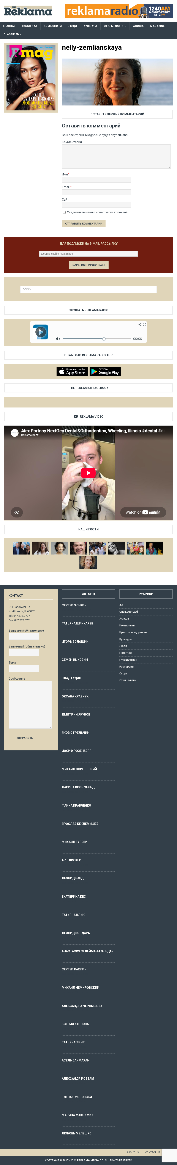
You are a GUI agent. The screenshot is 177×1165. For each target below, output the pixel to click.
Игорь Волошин (75, 641)
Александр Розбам (78, 1078)
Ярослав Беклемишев (80, 824)
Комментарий (72, 142)
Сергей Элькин (74, 605)
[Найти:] (88, 289)
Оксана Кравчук (75, 696)
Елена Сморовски (77, 1097)
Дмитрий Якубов (76, 714)
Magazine (157, 26)
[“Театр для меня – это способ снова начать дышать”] (135, 548)
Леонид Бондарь (76, 933)
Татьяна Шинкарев (77, 623)
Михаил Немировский (80, 987)
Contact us (152, 1152)
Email (66, 187)
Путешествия (128, 659)
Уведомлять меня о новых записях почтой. (97, 212)
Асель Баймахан (75, 1060)
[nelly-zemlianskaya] (117, 103)
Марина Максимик (77, 1115)
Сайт (65, 199)
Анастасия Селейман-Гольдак (88, 951)
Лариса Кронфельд (78, 787)
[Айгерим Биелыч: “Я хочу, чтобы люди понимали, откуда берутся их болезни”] (59, 548)
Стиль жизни (113, 26)
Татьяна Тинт (73, 1042)
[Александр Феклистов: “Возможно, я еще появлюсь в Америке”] (154, 548)
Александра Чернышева (82, 1006)
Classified (11, 34)
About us (133, 1152)
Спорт (123, 673)
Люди (72, 26)
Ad (121, 605)
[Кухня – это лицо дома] (78, 548)
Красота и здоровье (133, 632)
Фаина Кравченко (76, 805)
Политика (29, 26)
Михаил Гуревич (76, 842)
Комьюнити (53, 26)
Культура (90, 26)
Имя (65, 174)
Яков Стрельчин (75, 732)
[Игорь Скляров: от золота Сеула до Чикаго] (21, 548)
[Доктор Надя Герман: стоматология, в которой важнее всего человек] (88, 562)
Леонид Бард (73, 878)
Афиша (138, 26)
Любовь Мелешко (77, 1133)
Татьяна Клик (73, 915)
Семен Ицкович (75, 660)
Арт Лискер (71, 860)
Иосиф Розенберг (76, 751)
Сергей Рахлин (74, 969)
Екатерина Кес (74, 896)
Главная (9, 26)
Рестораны (126, 666)
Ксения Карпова (75, 1024)
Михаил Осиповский (79, 769)
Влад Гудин (71, 678)
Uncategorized (128, 611)
